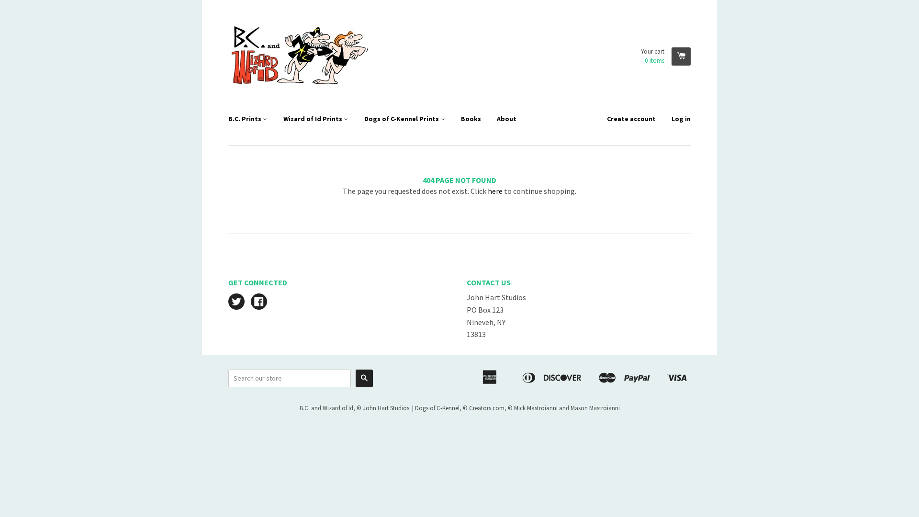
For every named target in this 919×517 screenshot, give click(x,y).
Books (471, 118)
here (495, 191)
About (506, 118)
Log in (681, 118)
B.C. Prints (245, 118)
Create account (631, 118)
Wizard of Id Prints (313, 118)
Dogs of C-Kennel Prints (402, 118)
